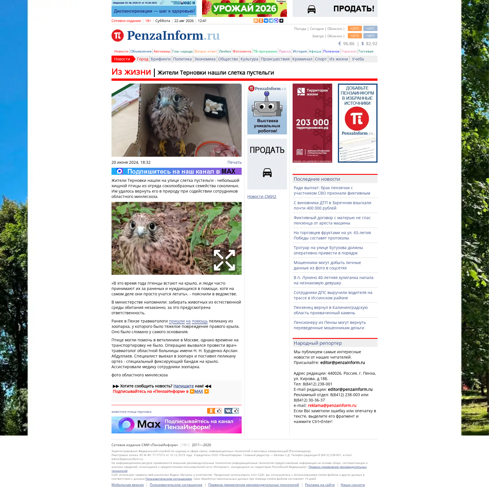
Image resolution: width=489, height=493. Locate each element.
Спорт (321, 59)
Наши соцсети (353, 484)
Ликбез (225, 51)
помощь (200, 321)
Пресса (285, 51)
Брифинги (161, 59)
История (300, 51)
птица (131, 411)
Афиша (315, 51)
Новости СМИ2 (261, 196)
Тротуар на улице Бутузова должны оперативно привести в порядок (328, 250)
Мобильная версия (127, 484)
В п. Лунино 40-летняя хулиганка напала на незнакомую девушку (334, 280)
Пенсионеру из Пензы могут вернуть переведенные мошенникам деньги (330, 325)
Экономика (205, 59)
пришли (177, 321)
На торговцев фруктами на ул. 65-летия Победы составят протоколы (332, 235)
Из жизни (338, 59)
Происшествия (275, 59)
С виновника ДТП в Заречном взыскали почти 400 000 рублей (332, 205)
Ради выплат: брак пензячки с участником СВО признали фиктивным (332, 190)
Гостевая (366, 51)
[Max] (176, 171)
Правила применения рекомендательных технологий (253, 484)
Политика (182, 59)
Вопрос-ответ (206, 51)
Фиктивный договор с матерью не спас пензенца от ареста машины (332, 220)
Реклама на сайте (320, 484)
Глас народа (182, 51)
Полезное (331, 51)
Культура (249, 59)
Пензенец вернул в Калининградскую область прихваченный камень (331, 310)
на (188, 321)
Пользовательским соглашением (168, 479)
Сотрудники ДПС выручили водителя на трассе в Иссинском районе (333, 295)
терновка (144, 411)
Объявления (141, 51)
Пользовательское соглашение (176, 484)
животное (118, 411)
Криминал (302, 59)
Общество (228, 59)
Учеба (358, 59)
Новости (121, 51)
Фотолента (242, 51)
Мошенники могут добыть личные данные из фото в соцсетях (327, 265)
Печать (235, 162)
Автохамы (162, 51)
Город (142, 59)
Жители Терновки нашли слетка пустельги (216, 72)
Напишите (183, 386)
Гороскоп (349, 51)
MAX (198, 391)
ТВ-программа (265, 51)
